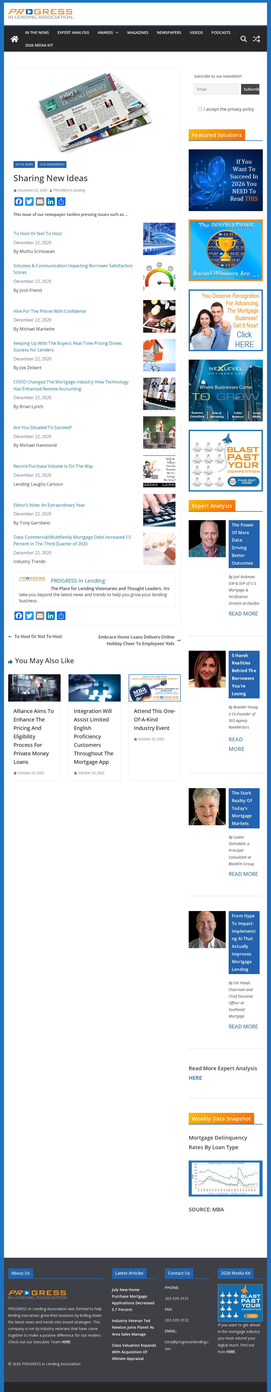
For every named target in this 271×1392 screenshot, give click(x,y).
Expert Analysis (73, 32)
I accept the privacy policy (228, 109)
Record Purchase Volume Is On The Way (53, 466)
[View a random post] (256, 39)
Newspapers (169, 32)
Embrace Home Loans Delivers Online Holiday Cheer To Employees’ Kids (136, 640)
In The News (37, 32)
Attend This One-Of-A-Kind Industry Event (154, 719)
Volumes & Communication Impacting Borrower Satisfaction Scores (73, 269)
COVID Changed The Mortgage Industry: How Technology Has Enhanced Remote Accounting (71, 385)
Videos (196, 32)
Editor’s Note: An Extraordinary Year (49, 505)
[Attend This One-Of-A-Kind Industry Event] (155, 677)
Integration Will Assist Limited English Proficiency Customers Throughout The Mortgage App (93, 736)
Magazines (137, 32)
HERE (195, 1077)
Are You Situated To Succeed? (42, 427)
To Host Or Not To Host (37, 234)
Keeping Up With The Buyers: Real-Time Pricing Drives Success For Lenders (67, 346)
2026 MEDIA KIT (39, 45)
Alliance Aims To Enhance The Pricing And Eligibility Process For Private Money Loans (33, 736)
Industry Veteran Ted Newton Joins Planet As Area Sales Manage (133, 1327)
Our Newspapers (52, 164)
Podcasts (221, 32)
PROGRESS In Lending (69, 190)
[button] (116, 32)
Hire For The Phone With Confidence (49, 311)
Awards (105, 32)
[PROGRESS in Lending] (14, 39)
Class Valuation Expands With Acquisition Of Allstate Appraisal (134, 1352)
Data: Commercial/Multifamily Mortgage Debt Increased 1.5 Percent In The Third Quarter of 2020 (72, 540)
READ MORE (243, 613)
